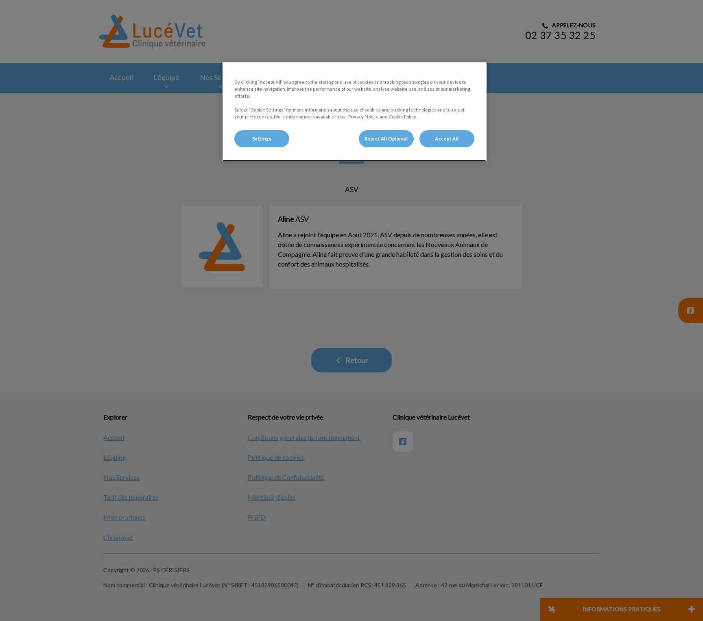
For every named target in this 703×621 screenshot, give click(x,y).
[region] (354, 111)
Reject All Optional (386, 138)
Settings (262, 138)
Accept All (447, 138)
